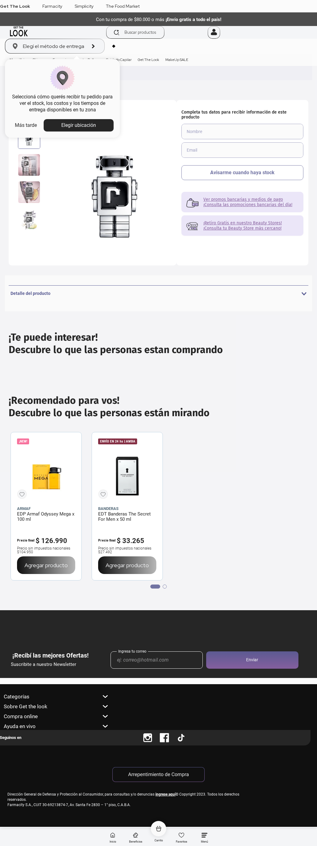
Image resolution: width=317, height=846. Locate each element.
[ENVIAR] (242, 172)
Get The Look (15, 6)
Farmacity (52, 6)
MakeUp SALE (176, 60)
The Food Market (123, 6)
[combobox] (156, 32)
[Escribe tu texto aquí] (147, 737)
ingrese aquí (165, 794)
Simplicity (84, 6)
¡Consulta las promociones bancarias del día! (247, 204)
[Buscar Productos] (116, 32)
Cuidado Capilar (119, 60)
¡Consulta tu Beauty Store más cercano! (242, 228)
